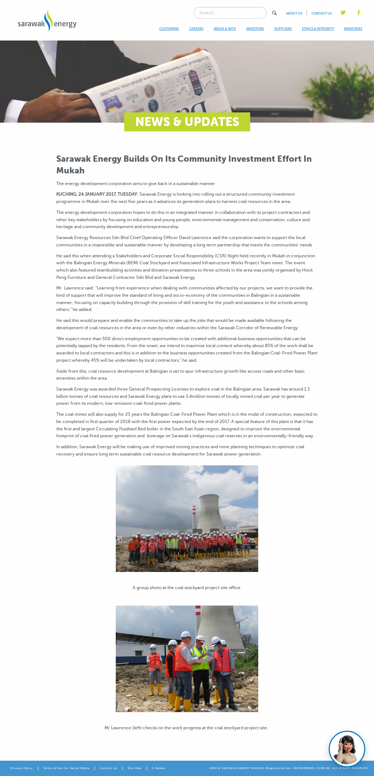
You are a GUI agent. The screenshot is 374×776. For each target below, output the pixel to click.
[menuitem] (169, 29)
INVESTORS (255, 29)
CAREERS (196, 29)
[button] (274, 13)
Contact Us (108, 768)
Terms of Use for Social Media (66, 768)
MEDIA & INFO (225, 29)
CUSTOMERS (169, 29)
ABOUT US (294, 13)
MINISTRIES (353, 29)
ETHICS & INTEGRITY (318, 29)
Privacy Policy (22, 768)
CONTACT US (322, 13)
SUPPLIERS (283, 29)
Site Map (134, 768)
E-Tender (158, 768)
